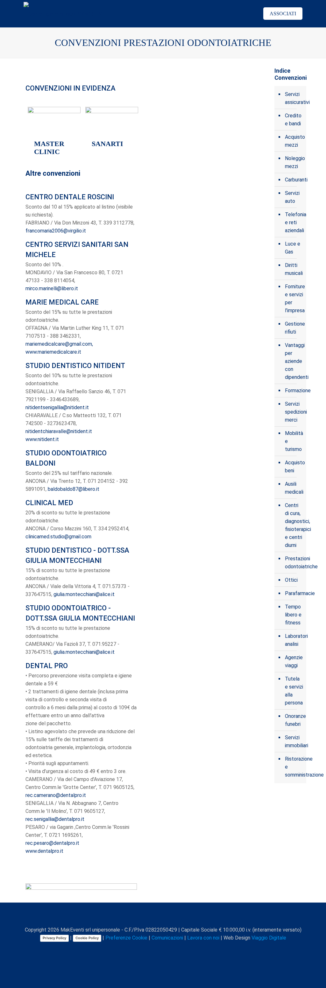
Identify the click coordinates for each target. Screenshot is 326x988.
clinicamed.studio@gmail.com (58, 537)
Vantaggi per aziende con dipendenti (294, 361)
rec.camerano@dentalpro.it (55, 795)
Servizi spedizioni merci (294, 412)
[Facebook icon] (143, 949)
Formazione (294, 390)
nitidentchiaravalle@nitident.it (58, 431)
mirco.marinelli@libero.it (51, 288)
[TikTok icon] (183, 949)
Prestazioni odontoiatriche (294, 563)
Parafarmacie (294, 593)
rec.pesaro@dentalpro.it (52, 843)
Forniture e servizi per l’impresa (294, 298)
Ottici (291, 580)
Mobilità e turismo (294, 441)
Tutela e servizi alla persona (294, 691)
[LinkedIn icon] (163, 949)
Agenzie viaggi (294, 661)
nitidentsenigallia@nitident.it (57, 407)
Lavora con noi (203, 938)
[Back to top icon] (163, 916)
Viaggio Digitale (269, 938)
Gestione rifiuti (294, 328)
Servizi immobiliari (294, 741)
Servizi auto (292, 197)
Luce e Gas (292, 248)
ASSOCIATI (283, 13)
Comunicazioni (167, 938)
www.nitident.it (42, 439)
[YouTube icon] (156, 949)
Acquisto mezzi (294, 141)
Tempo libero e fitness (293, 615)
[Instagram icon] (170, 949)
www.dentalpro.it (44, 851)
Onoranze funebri (294, 720)
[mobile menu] (243, 13)
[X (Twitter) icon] (150, 949)
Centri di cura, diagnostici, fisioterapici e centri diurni (294, 525)
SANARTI (107, 144)
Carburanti (294, 180)
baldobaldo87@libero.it (73, 489)
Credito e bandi (293, 120)
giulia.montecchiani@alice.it (84, 594)
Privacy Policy (54, 938)
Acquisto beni (294, 467)
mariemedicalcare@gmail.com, (59, 344)
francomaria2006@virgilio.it (55, 231)
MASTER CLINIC (49, 148)
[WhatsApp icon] (136, 949)
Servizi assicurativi (294, 98)
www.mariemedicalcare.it (53, 352)
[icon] (176, 949)
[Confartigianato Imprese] (63, 13)
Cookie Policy (87, 938)
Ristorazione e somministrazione (294, 767)
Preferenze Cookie (126, 938)
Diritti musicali (294, 269)
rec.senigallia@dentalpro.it (54, 819)
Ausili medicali (294, 488)
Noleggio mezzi (294, 162)
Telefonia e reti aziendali (294, 222)
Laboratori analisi (294, 640)
